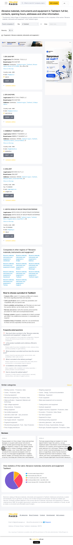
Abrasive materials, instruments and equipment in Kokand (21, 266)
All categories (24, 515)
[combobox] (65, 3)
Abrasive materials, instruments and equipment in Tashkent (21, 274)
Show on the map (8, 68)
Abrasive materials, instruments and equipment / (25, 35)
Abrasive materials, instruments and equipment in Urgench (21, 282)
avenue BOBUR (19, 140)
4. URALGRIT (7, 169)
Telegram (48, 522)
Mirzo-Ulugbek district (9, 219)
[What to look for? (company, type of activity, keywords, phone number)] (22, 3)
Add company (54, 3)
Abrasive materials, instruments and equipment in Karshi (9, 265)
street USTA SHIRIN (13, 66)
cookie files (35, 539)
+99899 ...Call (8, 117)
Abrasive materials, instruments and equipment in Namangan (34, 266)
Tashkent (29, 64)
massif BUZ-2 (20, 219)
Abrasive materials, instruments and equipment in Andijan (21, 258)
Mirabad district (7, 178)
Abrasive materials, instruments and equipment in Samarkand (8, 274)
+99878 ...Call (8, 236)
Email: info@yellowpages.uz (17, 522)
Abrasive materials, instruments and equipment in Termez (8, 282)
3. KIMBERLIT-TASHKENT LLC (13, 131)
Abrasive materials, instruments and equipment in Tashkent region (34, 274)
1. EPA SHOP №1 (8, 56)
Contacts (42, 515)
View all (69, 385)
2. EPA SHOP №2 (9, 95)
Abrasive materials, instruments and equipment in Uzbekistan (8, 258)
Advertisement (50, 515)
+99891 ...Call (8, 81)
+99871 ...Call (8, 155)
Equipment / (7, 35)
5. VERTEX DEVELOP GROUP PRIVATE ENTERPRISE (20, 209)
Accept (36, 542)
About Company (33, 515)
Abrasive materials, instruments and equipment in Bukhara (34, 258)
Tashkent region (21, 64)
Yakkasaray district (8, 140)
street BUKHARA (17, 178)
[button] (21, 85)
